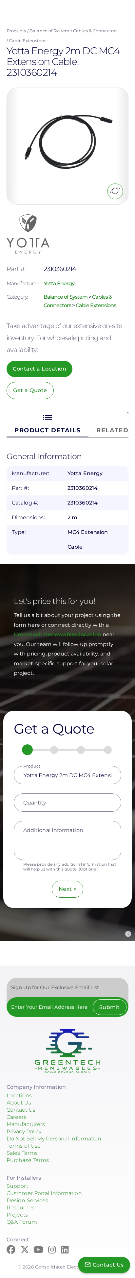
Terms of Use (24, 1146)
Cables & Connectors (95, 30)
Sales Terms (22, 1153)
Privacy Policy (24, 1131)
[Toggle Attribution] (128, 934)
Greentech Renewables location (58, 634)
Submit (109, 1007)
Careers (17, 1117)
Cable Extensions (27, 40)
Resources (20, 1207)
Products (16, 30)
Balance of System (49, 30)
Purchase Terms (28, 1160)
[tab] (47, 423)
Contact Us (21, 1110)
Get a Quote (30, 390)
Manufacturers (26, 1124)
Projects (17, 1215)
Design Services (27, 1200)
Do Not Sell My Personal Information (54, 1139)
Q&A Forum (22, 1222)
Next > (68, 889)
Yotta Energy (59, 283)
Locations (19, 1095)
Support (17, 1186)
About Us (19, 1103)
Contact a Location (39, 369)
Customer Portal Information (44, 1193)
